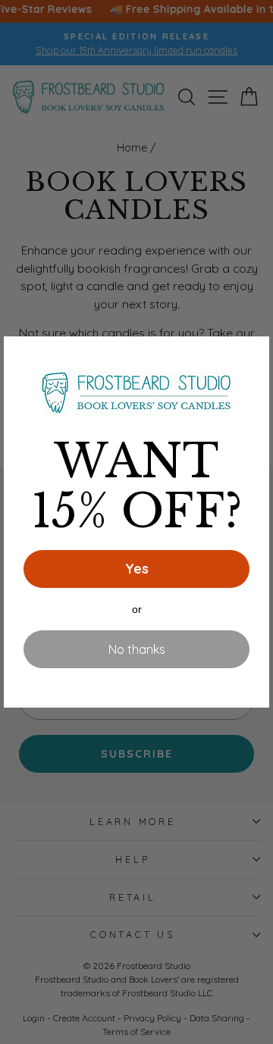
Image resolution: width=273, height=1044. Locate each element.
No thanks (136, 649)
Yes (137, 568)
